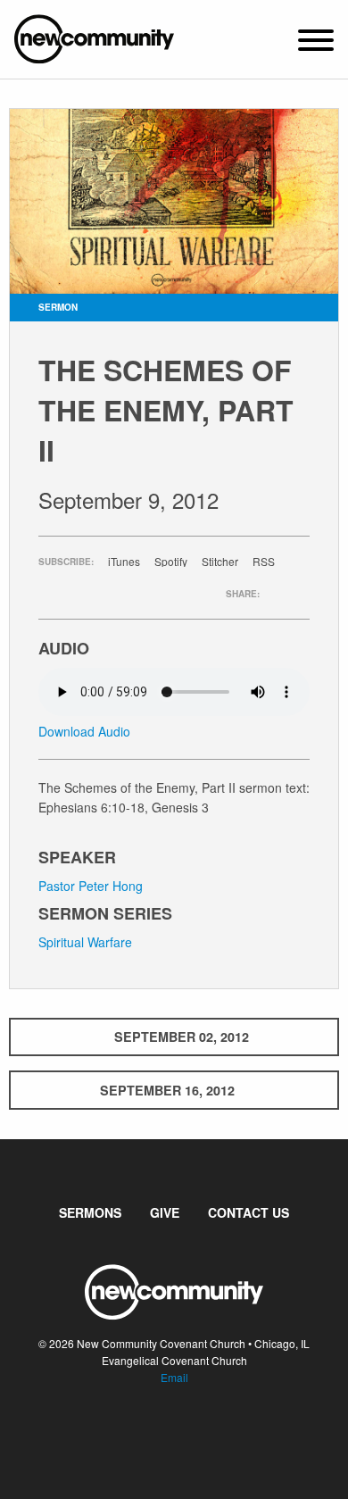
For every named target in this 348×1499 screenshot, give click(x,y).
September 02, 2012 (181, 1036)
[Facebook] (159, 1432)
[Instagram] (188, 1432)
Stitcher (220, 561)
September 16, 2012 (167, 1090)
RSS (264, 561)
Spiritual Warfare (85, 942)
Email (174, 1377)
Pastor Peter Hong (90, 886)
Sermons (90, 1212)
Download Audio (84, 731)
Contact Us (248, 1212)
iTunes (124, 561)
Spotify (170, 561)
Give (164, 1212)
